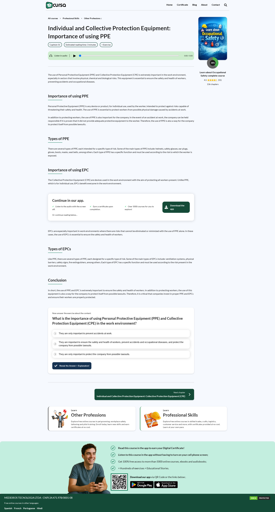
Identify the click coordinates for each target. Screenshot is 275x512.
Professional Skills (71, 18)
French (17, 508)
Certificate (182, 4)
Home (169, 4)
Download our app (140, 477)
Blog (194, 4)
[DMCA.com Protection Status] (260, 503)
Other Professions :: (93, 18)
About (204, 4)
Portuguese (29, 508)
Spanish (8, 508)
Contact (216, 4)
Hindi (39, 508)
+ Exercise (106, 44)
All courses (53, 18)
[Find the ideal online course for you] (225, 5)
